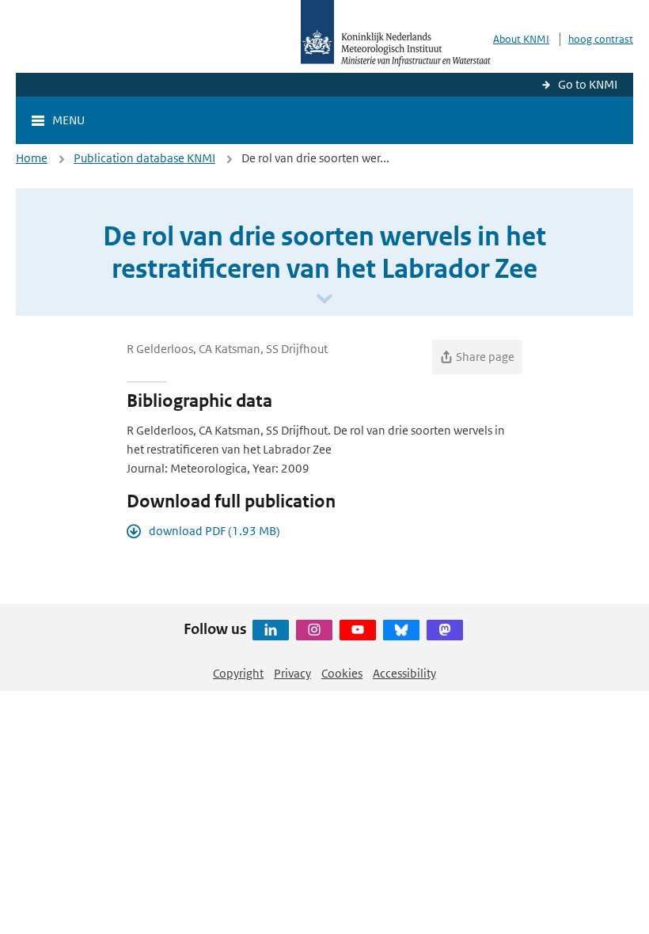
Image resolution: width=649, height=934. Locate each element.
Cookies (341, 673)
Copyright (238, 673)
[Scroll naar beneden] (324, 299)
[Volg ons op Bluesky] (401, 630)
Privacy (292, 673)
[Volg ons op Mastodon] (444, 630)
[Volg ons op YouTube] (357, 630)
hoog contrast (600, 39)
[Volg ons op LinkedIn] (270, 630)
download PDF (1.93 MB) (214, 530)
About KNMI (521, 39)
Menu (68, 119)
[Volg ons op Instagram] (314, 630)
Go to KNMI (587, 84)
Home (31, 157)
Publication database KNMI (144, 157)
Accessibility (404, 673)
